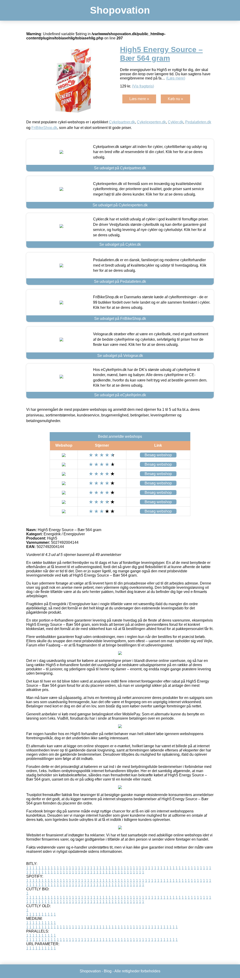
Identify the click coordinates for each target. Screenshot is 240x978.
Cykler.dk (175, 122)
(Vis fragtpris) (143, 86)
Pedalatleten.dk (198, 122)
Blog (108, 971)
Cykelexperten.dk (151, 122)
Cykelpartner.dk (122, 122)
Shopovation (120, 10)
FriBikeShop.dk (44, 128)
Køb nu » (175, 99)
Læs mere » (139, 99)
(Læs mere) (175, 78)
